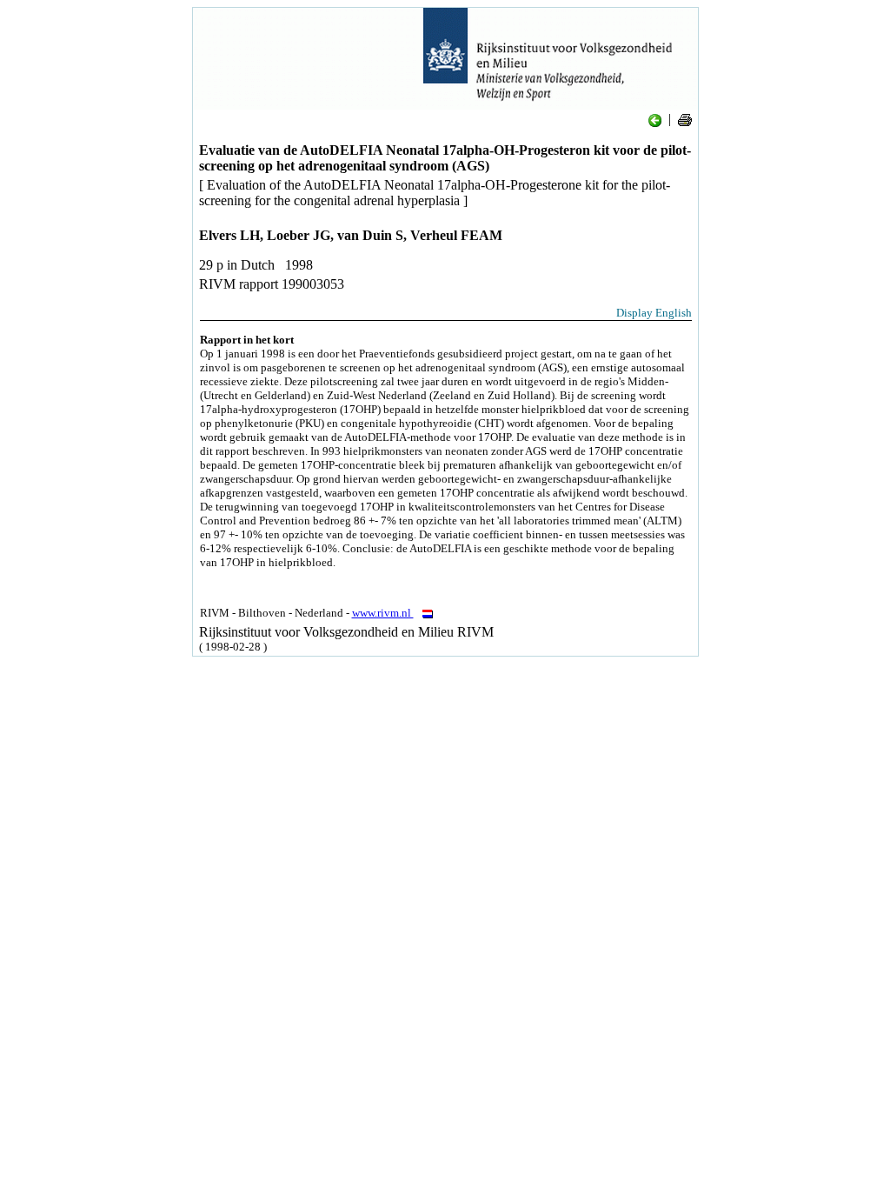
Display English (654, 312)
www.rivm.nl (383, 612)
